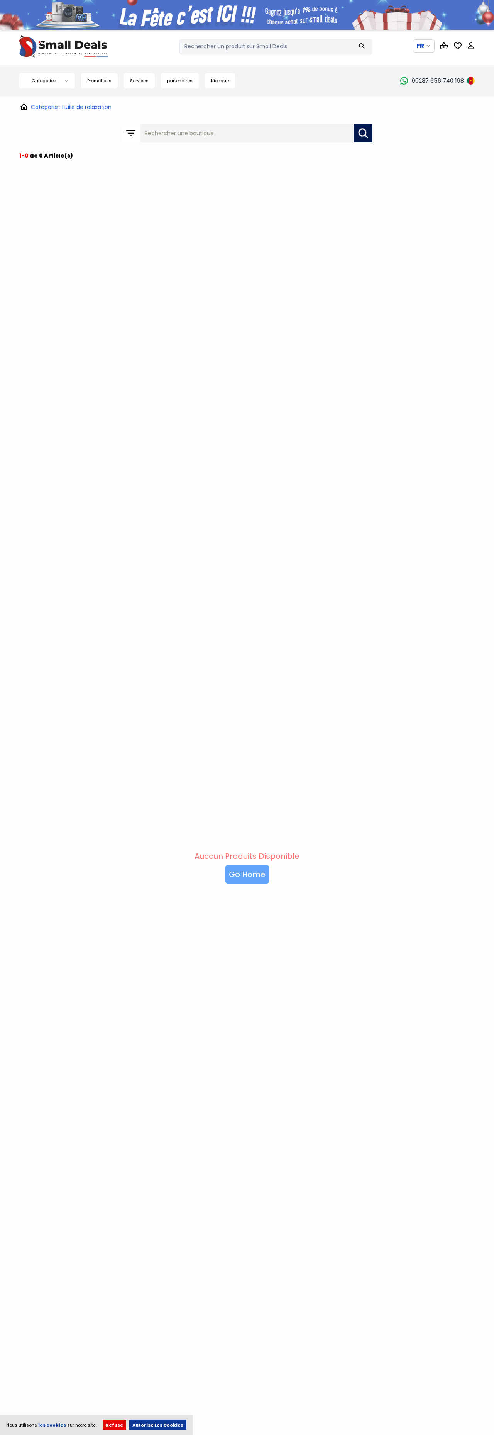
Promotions (99, 81)
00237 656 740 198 (438, 80)
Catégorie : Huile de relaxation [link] (71, 107)
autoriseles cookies (157, 1425)
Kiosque (220, 81)
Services (139, 81)
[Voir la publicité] (247, 15)
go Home (247, 874)
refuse (114, 1425)
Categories (44, 81)
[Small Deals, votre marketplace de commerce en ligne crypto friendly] (77, 46)
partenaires (180, 81)
